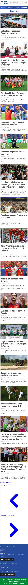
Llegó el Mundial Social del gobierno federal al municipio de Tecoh (13, 343)
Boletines (10, 7)
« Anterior (2, 482)
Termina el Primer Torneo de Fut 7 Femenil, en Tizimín (13, 94)
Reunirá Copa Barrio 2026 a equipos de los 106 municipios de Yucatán (14, 62)
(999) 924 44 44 (4, 567)
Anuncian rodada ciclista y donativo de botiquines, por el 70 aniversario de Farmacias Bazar (13, 468)
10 (9, 515)
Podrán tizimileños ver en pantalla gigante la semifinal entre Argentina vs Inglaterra (13, 184)
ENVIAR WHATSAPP (9, 574)
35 (12, 515)
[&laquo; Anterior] (14, 514)
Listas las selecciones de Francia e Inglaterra (12, 32)
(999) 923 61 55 (4, 551)
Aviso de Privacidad (18, 583)
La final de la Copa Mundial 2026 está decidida (12, 123)
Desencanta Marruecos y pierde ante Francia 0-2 (11, 405)
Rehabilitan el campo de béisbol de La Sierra (11, 374)
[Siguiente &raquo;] (14, 543)
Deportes (3, 7)
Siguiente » (8, 482)
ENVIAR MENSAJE (8, 559)
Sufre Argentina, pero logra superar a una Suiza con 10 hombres (12, 248)
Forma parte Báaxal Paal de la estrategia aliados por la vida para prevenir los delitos (13, 436)
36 (13, 515)
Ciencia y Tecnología (20, 7)
